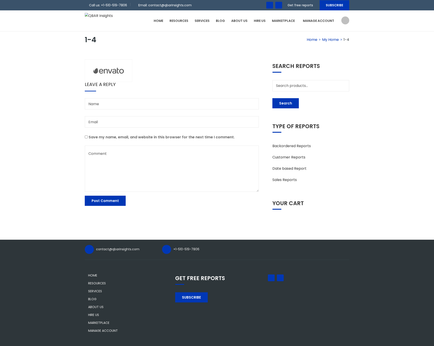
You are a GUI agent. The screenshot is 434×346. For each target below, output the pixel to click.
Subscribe (334, 5)
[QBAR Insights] (99, 15)
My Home (330, 39)
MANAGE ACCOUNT (318, 21)
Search (285, 103)
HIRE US (260, 21)
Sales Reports (284, 179)
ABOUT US (239, 21)
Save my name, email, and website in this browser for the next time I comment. (162, 137)
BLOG (220, 21)
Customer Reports (288, 157)
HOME (158, 21)
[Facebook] (269, 5)
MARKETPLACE (283, 21)
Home (312, 39)
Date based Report (289, 168)
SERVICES (202, 21)
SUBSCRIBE (191, 297)
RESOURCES (179, 21)
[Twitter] (278, 5)
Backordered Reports (291, 146)
